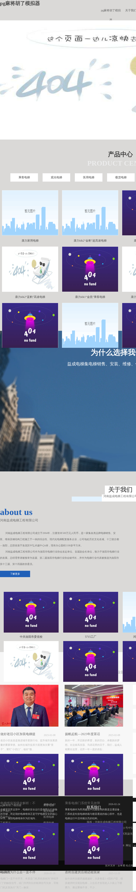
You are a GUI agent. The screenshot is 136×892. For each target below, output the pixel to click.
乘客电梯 (24, 177)
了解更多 (15, 574)
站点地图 (131, 865)
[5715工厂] (90, 612)
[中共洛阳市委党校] (31, 612)
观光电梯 (56, 177)
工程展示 (5, 822)
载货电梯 (121, 177)
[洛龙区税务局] (31, 661)
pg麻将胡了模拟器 (111, 12)
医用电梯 (88, 177)
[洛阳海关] (90, 661)
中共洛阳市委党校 (31, 636)
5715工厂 (90, 636)
